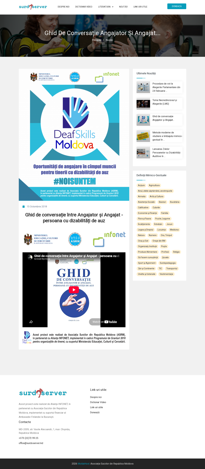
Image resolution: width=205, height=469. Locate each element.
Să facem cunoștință (148, 257)
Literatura (104, 7)
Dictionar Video (83, 7)
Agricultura (154, 185)
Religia (176, 252)
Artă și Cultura (156, 196)
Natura (141, 235)
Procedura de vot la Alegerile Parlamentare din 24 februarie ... (166, 87)
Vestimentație (166, 274)
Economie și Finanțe (147, 213)
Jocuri (169, 224)
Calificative (143, 207)
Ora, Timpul (166, 235)
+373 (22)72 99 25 (28, 438)
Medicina (174, 230)
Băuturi (162, 202)
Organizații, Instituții (147, 246)
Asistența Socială (146, 202)
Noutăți (123, 7)
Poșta (164, 246)
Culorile (156, 207)
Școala (165, 257)
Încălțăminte (144, 224)
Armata (141, 196)
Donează (177, 6)
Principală (96, 40)
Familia (164, 213)
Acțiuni (141, 185)
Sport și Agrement (146, 263)
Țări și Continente (146, 268)
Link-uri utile (140, 7)
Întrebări (158, 224)
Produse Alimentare (147, 252)
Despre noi (63, 7)
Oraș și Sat (143, 241)
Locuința (162, 230)
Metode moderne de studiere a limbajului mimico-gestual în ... (167, 136)
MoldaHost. (84, 463)
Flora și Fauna (144, 218)
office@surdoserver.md (31, 443)
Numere (153, 235)
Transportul (171, 268)
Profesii (165, 252)
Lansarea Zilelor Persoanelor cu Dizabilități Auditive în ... (166, 153)
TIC (160, 268)
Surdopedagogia (168, 263)
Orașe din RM (159, 241)
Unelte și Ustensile (146, 274)
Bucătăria (174, 202)
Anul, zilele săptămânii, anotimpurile (155, 191)
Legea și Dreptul (145, 230)
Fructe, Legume (162, 218)
